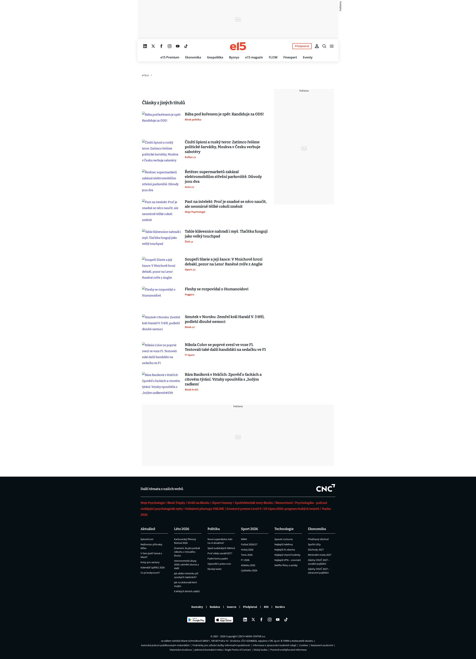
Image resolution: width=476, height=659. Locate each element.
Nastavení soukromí (322, 645)
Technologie (284, 529)
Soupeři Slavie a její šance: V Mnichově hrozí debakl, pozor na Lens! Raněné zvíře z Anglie (224, 261)
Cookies (303, 645)
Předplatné (250, 607)
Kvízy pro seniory (150, 562)
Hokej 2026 (247, 549)
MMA (244, 539)
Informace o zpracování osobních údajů (274, 645)
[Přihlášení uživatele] (317, 46)
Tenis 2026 (247, 554)
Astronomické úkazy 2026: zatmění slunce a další (186, 564)
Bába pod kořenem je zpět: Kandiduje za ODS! (224, 114)
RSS (266, 607)
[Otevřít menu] (331, 46)
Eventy (308, 57)
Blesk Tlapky (176, 503)
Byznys (234, 57)
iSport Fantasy (222, 503)
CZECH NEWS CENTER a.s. (251, 636)
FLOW (273, 57)
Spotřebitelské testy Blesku (254, 503)
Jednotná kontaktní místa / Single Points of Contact (222, 649)
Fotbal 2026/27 (249, 544)
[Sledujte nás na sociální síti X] (153, 46)
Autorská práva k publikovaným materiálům (165, 645)
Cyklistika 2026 (249, 570)
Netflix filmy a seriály (286, 565)
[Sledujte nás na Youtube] (178, 46)
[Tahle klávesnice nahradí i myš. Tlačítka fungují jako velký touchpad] (161, 240)
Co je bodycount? (150, 572)
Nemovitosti (284, 503)
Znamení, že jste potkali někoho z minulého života (187, 551)
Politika (214, 529)
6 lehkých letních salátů (187, 591)
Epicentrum (147, 539)
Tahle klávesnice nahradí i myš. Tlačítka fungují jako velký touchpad (226, 233)
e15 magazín (254, 57)
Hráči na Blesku (199, 503)
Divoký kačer (215, 569)
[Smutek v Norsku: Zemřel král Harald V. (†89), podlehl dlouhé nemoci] (161, 325)
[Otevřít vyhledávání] (324, 46)
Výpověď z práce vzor (219, 563)
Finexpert (290, 57)
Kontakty (197, 607)
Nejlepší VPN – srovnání (287, 560)
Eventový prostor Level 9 (243, 508)
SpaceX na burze (283, 539)
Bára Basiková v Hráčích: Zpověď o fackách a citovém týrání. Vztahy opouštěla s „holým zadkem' (223, 379)
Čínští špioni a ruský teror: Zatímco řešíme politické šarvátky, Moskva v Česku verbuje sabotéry (222, 147)
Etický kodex (261, 649)
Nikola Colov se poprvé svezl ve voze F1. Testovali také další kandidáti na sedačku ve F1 (225, 347)
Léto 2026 (181, 529)
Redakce (215, 607)
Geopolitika (215, 57)
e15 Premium (169, 57)
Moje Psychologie (153, 503)
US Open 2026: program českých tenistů (291, 508)
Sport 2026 (249, 529)
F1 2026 (245, 560)
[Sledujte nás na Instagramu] (170, 46)
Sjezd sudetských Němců (221, 548)
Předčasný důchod (318, 539)
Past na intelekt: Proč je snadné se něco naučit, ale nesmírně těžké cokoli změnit (226, 204)
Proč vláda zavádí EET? (220, 553)
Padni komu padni (218, 558)
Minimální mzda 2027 (319, 554)
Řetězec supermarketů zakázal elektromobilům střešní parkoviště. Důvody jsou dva (223, 177)
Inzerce (231, 607)
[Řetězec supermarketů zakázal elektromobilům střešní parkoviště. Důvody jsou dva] (161, 181)
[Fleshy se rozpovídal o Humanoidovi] (161, 298)
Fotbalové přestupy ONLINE (204, 508)
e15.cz (145, 75)
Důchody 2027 (316, 549)
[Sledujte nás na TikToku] (186, 46)
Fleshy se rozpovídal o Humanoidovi (216, 289)
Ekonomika (193, 57)
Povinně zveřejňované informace (288, 649)
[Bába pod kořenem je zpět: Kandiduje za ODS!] (161, 123)
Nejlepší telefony (283, 544)
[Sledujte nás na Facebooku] (161, 46)
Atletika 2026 (248, 565)
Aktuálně (148, 529)
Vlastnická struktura (181, 649)
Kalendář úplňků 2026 (153, 567)
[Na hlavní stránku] (238, 46)
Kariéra (280, 607)
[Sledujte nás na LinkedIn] (145, 46)
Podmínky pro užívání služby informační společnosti (221, 645)
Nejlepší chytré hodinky (287, 554)
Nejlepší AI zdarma (284, 549)
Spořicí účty (314, 544)
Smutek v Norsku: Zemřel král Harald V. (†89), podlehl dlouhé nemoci (224, 319)
